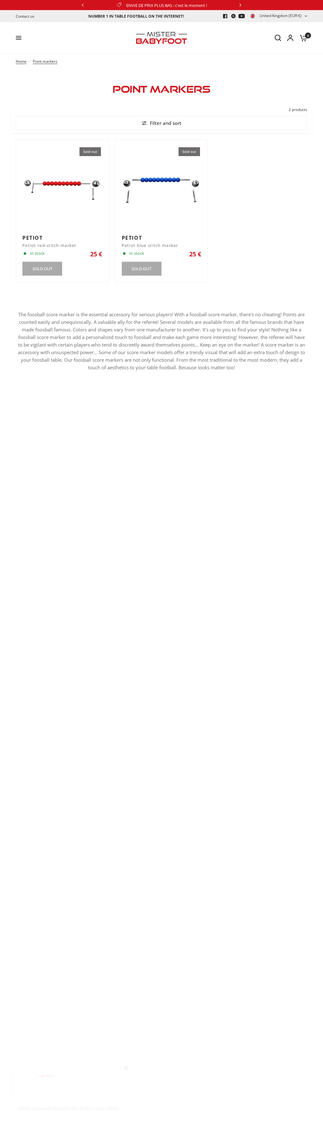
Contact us (25, 16)
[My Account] (290, 38)
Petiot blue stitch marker (150, 245)
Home (21, 61)
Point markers (45, 61)
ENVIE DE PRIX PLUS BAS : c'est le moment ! (166, 5)
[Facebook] (225, 16)
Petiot (32, 237)
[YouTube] (242, 16)
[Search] (278, 38)
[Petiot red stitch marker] (62, 186)
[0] (302, 38)
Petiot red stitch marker (49, 245)
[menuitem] (27, 16)
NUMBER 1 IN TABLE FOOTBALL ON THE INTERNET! (136, 16)
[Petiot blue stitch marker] (162, 186)
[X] (233, 16)
